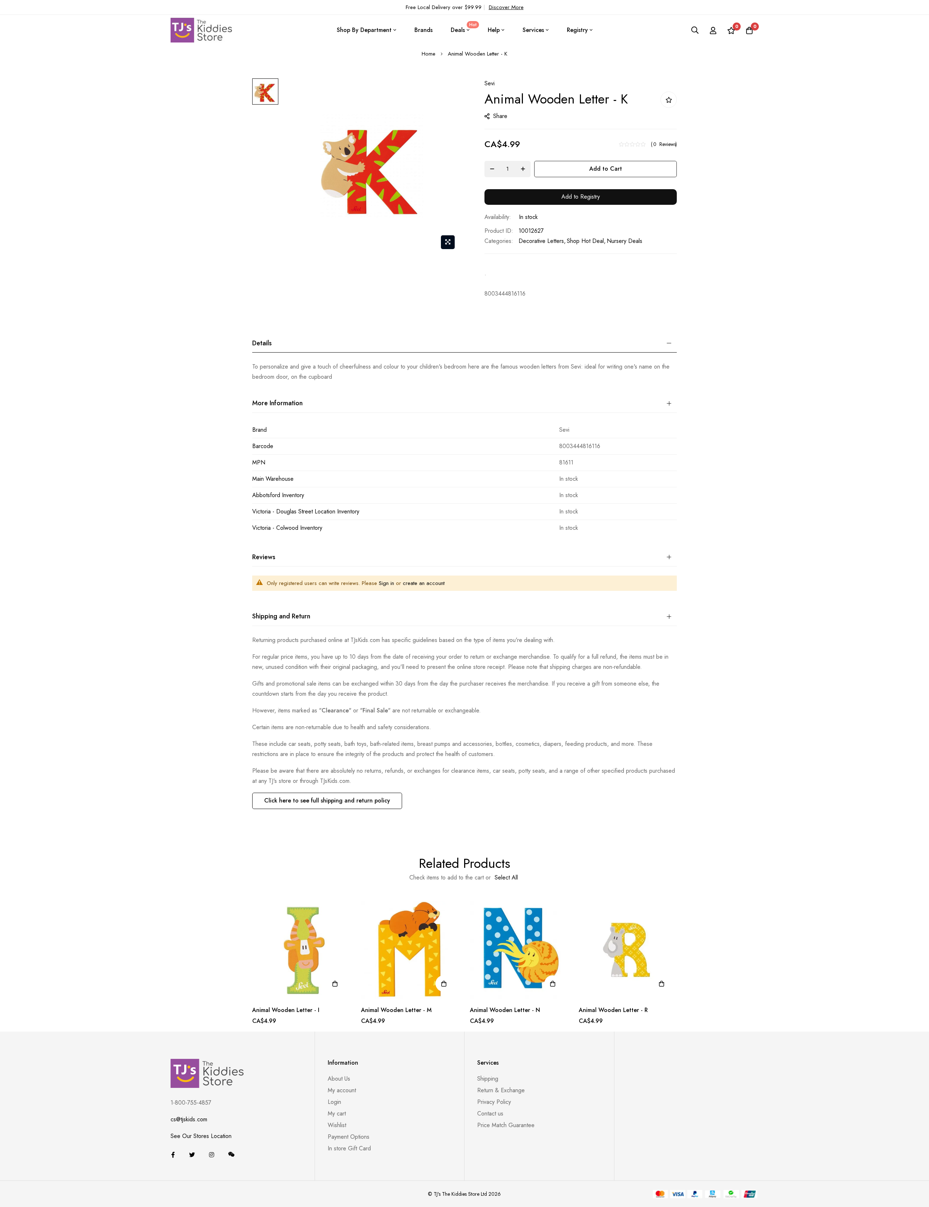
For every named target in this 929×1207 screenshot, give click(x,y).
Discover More (506, 7)
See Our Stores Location (201, 1136)
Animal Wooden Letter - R (613, 1010)
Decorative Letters (541, 241)
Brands (423, 30)
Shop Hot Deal (585, 241)
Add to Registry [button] (580, 196)
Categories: (498, 241)
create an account (424, 583)
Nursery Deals (624, 241)
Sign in (386, 583)
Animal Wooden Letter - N (505, 1010)
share (500, 116)
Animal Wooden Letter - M (396, 1010)
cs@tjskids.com (189, 1119)
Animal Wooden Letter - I (285, 1010)
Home (428, 54)
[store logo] (201, 30)
